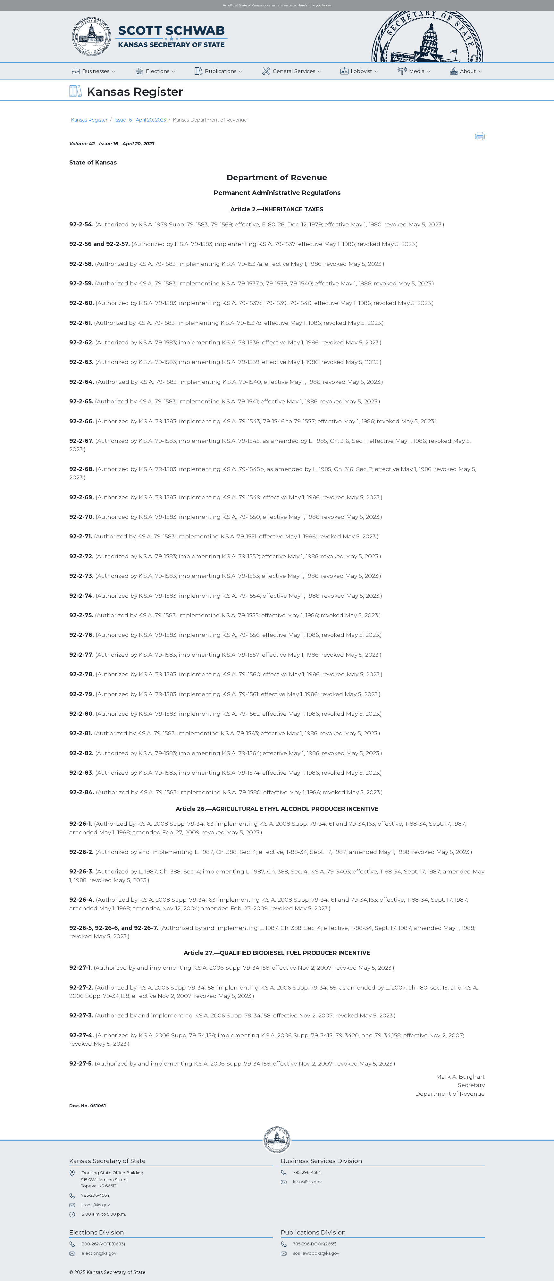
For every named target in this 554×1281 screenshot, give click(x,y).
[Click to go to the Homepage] (150, 36)
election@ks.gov (98, 1253)
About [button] (468, 71)
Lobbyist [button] (361, 71)
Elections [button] (157, 71)
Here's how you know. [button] (314, 5)
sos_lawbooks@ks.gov (316, 1253)
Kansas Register (89, 120)
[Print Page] (480, 136)
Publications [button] (220, 71)
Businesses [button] (95, 71)
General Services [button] (294, 71)
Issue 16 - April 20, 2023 (140, 120)
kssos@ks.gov (95, 1204)
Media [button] (416, 71)
